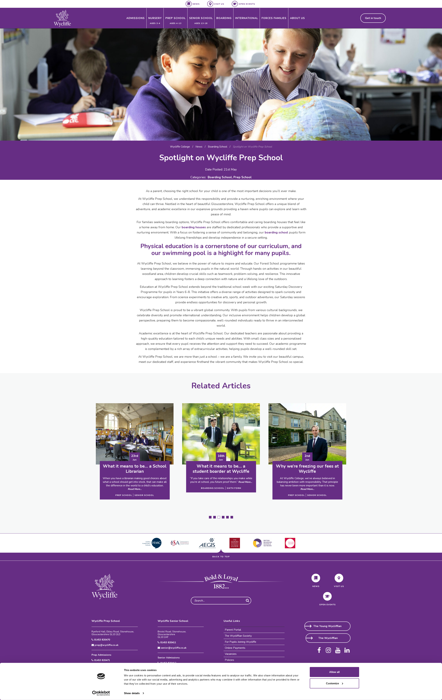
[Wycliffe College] (104, 586)
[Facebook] (319, 648)
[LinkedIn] (347, 648)
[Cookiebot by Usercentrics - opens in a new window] (101, 693)
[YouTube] (337, 648)
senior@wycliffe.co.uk (173, 648)
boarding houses (194, 227)
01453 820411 (168, 642)
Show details (132, 693)
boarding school (276, 232)
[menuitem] (136, 18)
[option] (221, 84)
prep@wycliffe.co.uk (106, 645)
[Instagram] (328, 648)
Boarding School (220, 177)
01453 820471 (101, 660)
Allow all (334, 671)
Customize (332, 683)
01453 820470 (101, 639)
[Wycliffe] (62, 18)
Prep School (242, 177)
